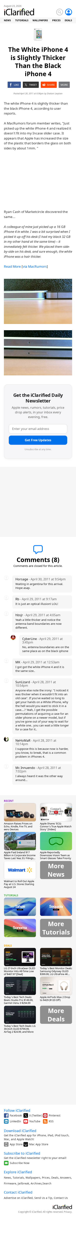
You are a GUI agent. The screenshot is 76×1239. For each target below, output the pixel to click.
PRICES (56, 20)
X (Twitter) (35, 1115)
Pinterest (54, 1115)
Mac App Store (38, 1144)
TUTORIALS (21, 20)
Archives (36, 1183)
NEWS (7, 20)
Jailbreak (23, 1183)
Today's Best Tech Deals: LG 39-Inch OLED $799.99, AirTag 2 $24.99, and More (19, 1028)
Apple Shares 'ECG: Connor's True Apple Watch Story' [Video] (56, 826)
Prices (46, 1177)
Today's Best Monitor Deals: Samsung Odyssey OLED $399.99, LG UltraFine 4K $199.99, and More (56, 972)
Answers (65, 1177)
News (7, 1177)
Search (46, 1183)
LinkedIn (15, 1121)
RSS (51, 1121)
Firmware (10, 1183)
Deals (54, 1177)
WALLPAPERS (40, 20)
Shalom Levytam (55, 93)
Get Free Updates (38, 440)
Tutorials (18, 1177)
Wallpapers (33, 1177)
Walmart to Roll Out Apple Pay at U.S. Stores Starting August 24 (19, 884)
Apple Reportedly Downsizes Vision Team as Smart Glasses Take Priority (55, 855)
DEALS (68, 20)
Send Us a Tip (43, 1198)
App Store (16, 1144)
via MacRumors (35, 266)
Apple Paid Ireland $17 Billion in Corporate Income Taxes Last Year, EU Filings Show (19, 857)
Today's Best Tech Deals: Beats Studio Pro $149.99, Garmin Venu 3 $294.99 (18, 1000)
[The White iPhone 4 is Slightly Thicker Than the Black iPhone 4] (38, 301)
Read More (12, 266)
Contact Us (61, 1198)
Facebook (16, 1115)
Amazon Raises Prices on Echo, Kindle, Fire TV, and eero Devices (18, 826)
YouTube (34, 1121)
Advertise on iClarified (18, 1198)
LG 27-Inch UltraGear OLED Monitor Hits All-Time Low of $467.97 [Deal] (19, 971)
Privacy (68, 1211)
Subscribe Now (19, 1163)
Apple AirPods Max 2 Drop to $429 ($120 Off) (55, 998)
